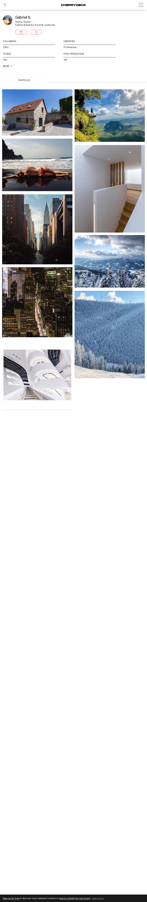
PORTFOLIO (24, 80)
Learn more (98, 898)
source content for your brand (74, 898)
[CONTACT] (21, 32)
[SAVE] (36, 32)
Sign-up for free (11, 898)
